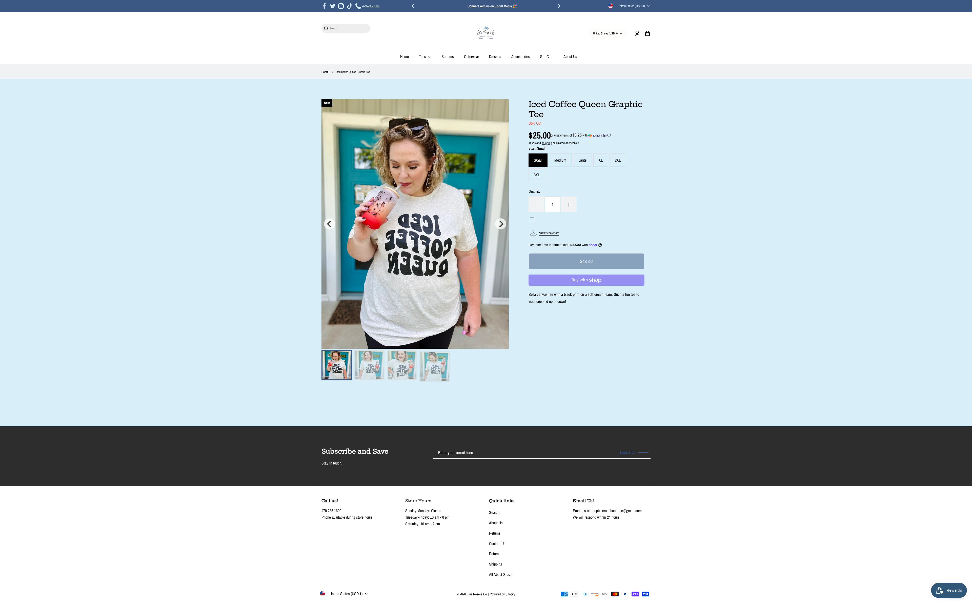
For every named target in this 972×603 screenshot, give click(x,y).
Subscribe (627, 452)
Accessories (520, 56)
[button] (581, 135)
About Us (570, 56)
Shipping (495, 564)
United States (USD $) (631, 6)
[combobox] (348, 28)
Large (582, 160)
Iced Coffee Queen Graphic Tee (353, 72)
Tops (423, 56)
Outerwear (471, 56)
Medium (560, 160)
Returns (494, 533)
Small (538, 160)
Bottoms (447, 56)
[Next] (558, 6)
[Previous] (413, 6)
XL (601, 160)
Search (494, 512)
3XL (537, 175)
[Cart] (647, 33)
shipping (547, 143)
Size (537, 148)
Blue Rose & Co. (477, 594)
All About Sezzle (501, 574)
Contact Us (497, 543)
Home (404, 56)
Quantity (534, 191)
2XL (618, 160)
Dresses (495, 56)
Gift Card (546, 56)
